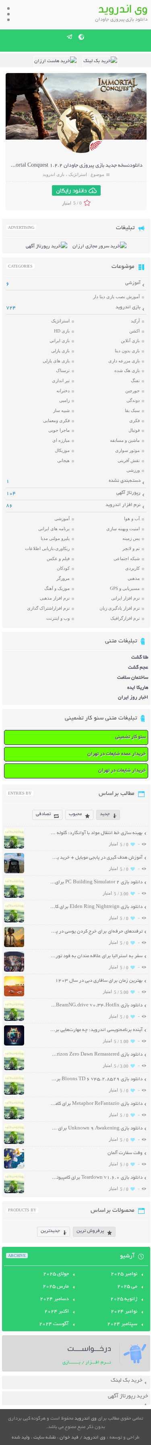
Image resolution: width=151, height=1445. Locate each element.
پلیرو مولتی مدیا (55, 538)
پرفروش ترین (90, 1231)
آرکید (135, 320)
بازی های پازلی (56, 360)
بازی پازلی (60, 350)
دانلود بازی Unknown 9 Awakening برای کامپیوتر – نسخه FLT (96, 1128)
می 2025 (127, 1287)
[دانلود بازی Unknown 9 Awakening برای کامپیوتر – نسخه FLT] (14, 1143)
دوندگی (133, 400)
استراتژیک (77, 174)
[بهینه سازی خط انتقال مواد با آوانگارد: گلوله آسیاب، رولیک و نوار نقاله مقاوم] (14, 847)
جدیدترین (50, 1231)
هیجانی (63, 460)
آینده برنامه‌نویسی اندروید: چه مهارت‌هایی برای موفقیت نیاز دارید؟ (96, 1030)
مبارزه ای (61, 440)
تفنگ (135, 380)
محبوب (75, 814)
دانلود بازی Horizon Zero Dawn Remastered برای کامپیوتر (96, 1054)
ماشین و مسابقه (125, 440)
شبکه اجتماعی (127, 558)
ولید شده (21, 1437)
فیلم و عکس (58, 558)
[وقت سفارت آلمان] (14, 1167)
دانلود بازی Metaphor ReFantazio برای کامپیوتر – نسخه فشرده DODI (96, 1103)
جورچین (132, 390)
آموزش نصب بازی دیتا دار (116, 296)
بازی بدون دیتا (127, 350)
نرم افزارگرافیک (125, 618)
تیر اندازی (61, 380)
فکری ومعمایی (56, 420)
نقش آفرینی (129, 460)
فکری (134, 420)
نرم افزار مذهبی (55, 598)
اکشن (134, 330)
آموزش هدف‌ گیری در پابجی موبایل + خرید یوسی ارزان (96, 857)
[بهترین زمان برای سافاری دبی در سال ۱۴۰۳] (14, 995)
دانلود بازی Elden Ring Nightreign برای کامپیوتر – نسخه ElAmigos (96, 907)
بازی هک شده (127, 370)
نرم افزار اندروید (123, 505)
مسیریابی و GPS (125, 588)
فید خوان (69, 1437)
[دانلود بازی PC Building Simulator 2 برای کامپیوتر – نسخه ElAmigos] (14, 896)
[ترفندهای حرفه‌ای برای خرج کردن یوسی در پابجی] (14, 946)
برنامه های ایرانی (54, 528)
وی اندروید (85, 1418)
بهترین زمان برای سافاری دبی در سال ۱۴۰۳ (99, 980)
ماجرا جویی (59, 430)
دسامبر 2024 (54, 1299)
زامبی (64, 400)
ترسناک (63, 370)
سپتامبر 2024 (122, 1324)
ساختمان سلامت (132, 677)
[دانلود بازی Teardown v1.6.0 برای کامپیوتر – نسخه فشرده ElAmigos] (14, 1192)
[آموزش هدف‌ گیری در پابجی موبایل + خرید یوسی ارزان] (14, 872)
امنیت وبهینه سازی (123, 528)
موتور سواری (127, 450)
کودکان (63, 568)
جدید (105, 814)
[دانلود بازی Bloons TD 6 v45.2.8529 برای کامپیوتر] (14, 1093)
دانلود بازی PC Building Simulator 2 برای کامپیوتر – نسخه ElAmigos (96, 882)
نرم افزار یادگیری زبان (119, 608)
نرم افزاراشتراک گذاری (48, 608)
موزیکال (62, 450)
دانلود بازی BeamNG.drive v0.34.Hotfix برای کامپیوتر (96, 1005)
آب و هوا (132, 518)
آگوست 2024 (54, 1324)
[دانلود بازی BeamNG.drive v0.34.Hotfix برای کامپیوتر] (14, 1020)
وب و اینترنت (58, 618)
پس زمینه (131, 538)
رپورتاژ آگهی (128, 493)
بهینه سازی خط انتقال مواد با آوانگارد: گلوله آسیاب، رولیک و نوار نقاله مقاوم (96, 833)
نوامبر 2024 (124, 1312)
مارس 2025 (56, 1287)
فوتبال (134, 430)
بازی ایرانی (60, 340)
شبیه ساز (61, 410)
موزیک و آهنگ (57, 588)
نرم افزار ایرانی (125, 598)
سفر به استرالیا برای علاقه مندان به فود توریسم (96, 956)
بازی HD (62, 330)
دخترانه (63, 390)
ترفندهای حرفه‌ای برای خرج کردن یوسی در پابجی (96, 931)
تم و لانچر (131, 548)
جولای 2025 (56, 1274)
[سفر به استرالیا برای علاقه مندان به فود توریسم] (14, 970)
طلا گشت (139, 657)
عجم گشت (138, 667)
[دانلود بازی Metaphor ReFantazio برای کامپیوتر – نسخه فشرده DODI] (14, 1118)
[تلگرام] (69, 37)
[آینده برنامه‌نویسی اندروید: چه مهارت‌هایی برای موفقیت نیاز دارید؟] (14, 1044)
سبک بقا (132, 410)
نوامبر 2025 (124, 1274)
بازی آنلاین (130, 340)
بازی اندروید (53, 174)
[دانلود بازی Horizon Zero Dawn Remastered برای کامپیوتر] (14, 1069)
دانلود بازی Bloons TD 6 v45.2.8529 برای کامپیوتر (96, 1079)
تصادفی (43, 814)
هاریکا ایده (137, 687)
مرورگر (63, 578)
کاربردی (132, 568)
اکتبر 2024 (56, 1312)
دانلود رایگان (71, 190)
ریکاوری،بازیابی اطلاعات (47, 548)
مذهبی (134, 578)
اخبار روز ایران (133, 697)
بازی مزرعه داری (124, 360)
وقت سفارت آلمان (125, 1153)
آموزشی (133, 283)
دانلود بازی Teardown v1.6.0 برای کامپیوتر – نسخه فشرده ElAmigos (96, 1177)
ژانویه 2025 (123, 1299)
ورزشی (133, 470)
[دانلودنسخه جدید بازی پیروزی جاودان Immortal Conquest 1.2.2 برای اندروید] (81, 152)
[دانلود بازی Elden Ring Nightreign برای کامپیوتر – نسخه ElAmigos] (14, 921)
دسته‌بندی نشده (125, 480)
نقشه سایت (44, 1437)
